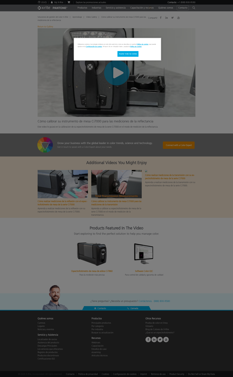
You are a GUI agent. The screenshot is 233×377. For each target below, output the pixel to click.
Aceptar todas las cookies (128, 54)
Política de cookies (142, 44)
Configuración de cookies (94, 46)
